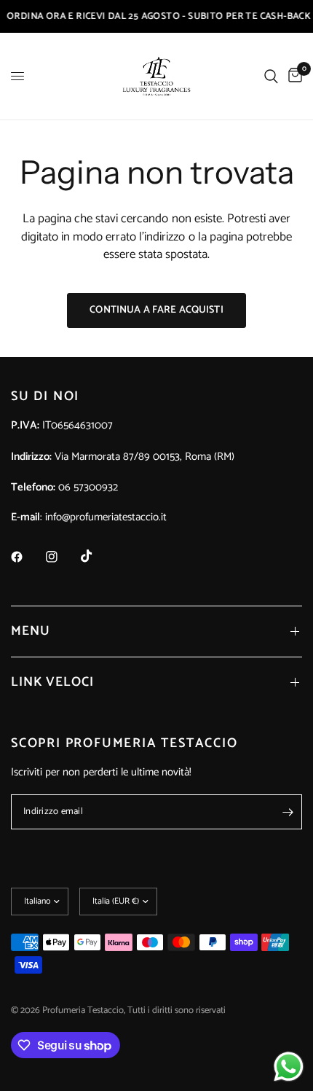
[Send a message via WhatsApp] (289, 1066)
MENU (30, 631)
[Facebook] (27, 557)
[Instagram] (62, 557)
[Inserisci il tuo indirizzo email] (287, 811)
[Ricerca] (271, 76)
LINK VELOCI (52, 682)
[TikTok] (97, 556)
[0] (292, 76)
